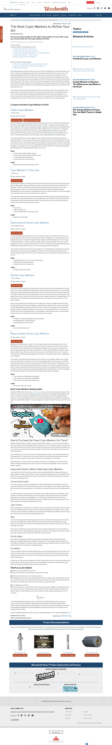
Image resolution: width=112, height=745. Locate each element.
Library (33, 2)
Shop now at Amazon (20, 655)
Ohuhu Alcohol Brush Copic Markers (29, 222)
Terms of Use (87, 718)
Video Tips (47, 2)
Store (69, 2)
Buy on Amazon (16, 120)
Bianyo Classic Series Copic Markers (25, 57)
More (79, 15)
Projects (49, 15)
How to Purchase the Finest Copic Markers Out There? (31, 64)
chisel (53, 129)
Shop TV (39, 2)
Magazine (22, 2)
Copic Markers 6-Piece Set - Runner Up (26, 51)
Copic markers (36, 392)
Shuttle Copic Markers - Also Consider (26, 55)
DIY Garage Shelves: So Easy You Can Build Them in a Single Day (87, 112)
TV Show (63, 15)
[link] (12, 9)
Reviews (18, 20)
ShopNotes (72, 15)
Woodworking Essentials (59, 2)
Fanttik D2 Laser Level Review (87, 59)
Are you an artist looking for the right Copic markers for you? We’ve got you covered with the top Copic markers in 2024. (39, 38)
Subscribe (90, 2)
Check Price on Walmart (32, 120)
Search (97, 15)
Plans (28, 2)
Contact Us (68, 712)
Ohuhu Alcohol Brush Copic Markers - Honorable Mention (32, 53)
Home (14, 15)
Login (98, 2)
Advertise (68, 715)
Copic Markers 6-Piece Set (24, 170)
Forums (85, 712)
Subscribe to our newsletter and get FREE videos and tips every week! (32, 712)
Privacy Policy (87, 715)
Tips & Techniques (34, 15)
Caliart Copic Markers (22, 110)
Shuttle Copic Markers (22, 275)
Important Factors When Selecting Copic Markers (29, 66)
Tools (43, 15)
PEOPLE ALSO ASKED (20, 68)
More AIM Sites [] (56, 732)
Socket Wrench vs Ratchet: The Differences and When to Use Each (87, 84)
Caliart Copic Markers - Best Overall (25, 49)
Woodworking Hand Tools (28, 20)
